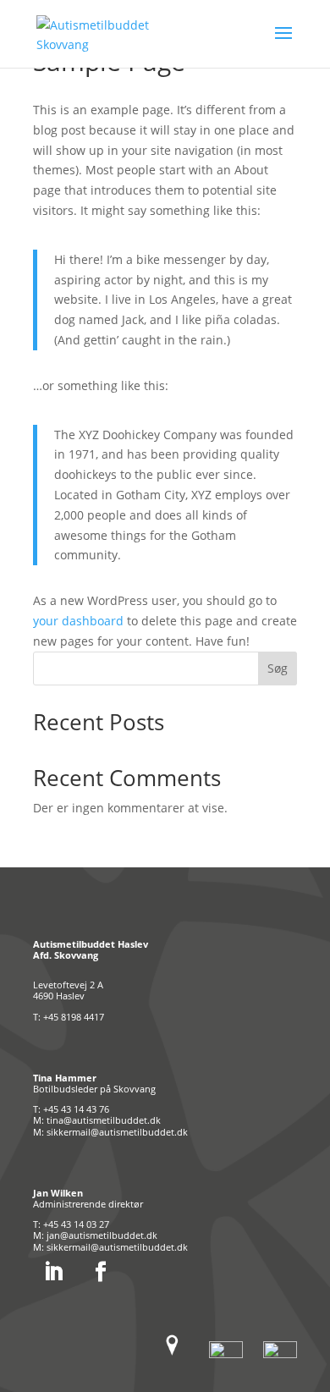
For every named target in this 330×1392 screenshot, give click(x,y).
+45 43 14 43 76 (76, 1109)
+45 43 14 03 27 (76, 1224)
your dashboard (78, 621)
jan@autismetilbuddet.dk (102, 1235)
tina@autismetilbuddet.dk (104, 1120)
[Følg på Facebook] (100, 1272)
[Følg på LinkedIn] (53, 1272)
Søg (277, 668)
